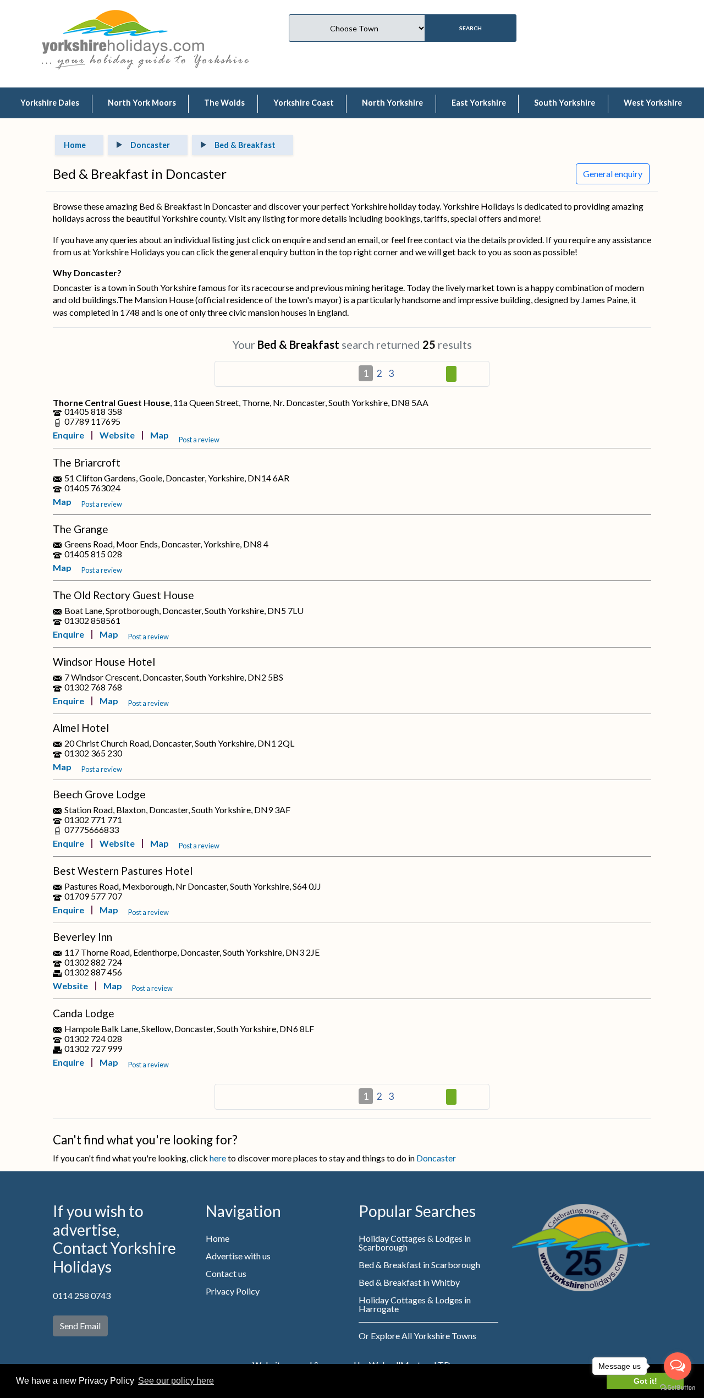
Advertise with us (238, 1256)
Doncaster (436, 1158)
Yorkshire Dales (49, 102)
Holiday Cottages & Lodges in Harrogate (415, 1304)
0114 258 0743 (82, 1295)
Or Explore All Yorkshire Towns (417, 1335)
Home (217, 1238)
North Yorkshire (392, 102)
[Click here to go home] (123, 30)
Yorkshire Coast (303, 102)
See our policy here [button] (176, 1380)
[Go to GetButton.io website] (677, 1387)
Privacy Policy (233, 1291)
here (218, 1158)
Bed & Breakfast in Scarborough (419, 1264)
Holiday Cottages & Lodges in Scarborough (415, 1242)
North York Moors (142, 102)
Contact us (226, 1273)
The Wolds (224, 102)
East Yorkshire (479, 102)
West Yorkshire (653, 102)
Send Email (80, 1325)
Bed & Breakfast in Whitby (409, 1282)
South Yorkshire (564, 102)
